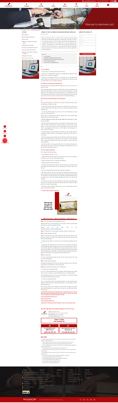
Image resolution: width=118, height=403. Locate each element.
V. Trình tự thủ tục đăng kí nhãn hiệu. (51, 62)
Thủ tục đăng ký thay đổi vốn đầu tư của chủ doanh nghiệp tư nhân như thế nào (58, 342)
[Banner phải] (87, 66)
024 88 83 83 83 (104, 1)
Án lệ (86, 375)
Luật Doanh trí (87, 372)
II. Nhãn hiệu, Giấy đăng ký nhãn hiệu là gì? (52, 57)
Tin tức (86, 6)
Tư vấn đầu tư (25, 34)
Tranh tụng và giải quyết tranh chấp (30, 47)
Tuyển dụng (87, 377)
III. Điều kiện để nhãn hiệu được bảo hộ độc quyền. (53, 59)
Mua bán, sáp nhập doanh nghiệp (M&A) (47, 375)
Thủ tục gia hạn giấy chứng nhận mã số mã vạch (51, 356)
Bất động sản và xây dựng (28, 45)
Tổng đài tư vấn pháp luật (35, 30)
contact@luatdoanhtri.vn (90, 1)
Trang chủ (26, 6)
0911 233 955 (26, 385)
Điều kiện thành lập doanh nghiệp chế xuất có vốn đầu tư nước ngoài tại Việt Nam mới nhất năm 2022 (58, 353)
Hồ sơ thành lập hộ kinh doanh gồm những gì (51, 361)
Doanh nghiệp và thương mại (29, 37)
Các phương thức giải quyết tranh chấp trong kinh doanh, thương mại (55, 355)
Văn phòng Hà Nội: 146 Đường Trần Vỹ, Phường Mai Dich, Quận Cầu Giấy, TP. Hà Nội (31, 374)
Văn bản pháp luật (88, 374)
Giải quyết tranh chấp (43, 379)
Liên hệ (97, 6)
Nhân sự (65, 6)
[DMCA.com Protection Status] (26, 392)
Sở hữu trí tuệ (25, 39)
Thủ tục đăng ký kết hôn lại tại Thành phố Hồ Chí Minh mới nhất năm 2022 (57, 343)
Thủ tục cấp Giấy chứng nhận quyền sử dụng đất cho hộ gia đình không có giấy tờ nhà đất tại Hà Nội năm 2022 (58, 346)
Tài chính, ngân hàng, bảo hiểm (29, 49)
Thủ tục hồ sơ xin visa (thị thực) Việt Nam (50, 362)
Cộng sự (58, 374)
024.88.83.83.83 (68, 332)
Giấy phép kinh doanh (27, 55)
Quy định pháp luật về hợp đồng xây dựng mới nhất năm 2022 (54, 347)
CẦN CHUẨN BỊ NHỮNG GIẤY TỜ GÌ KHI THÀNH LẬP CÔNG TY (55, 358)
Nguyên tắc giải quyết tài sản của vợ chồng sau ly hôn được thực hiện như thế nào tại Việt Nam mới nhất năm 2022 (58, 340)
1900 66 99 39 (50, 332)
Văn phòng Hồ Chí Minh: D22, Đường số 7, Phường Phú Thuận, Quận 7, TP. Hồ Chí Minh (31, 379)
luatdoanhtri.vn (27, 388)
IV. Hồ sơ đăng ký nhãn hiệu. (49, 61)
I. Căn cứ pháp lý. (46, 56)
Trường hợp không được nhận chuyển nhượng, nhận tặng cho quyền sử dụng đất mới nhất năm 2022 (58, 350)
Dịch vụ (53, 6)
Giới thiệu (41, 6)
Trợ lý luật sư (58, 375)
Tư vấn (76, 6)
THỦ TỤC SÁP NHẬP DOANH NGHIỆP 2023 (51, 359)
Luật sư (57, 372)
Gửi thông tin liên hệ (87, 54)
